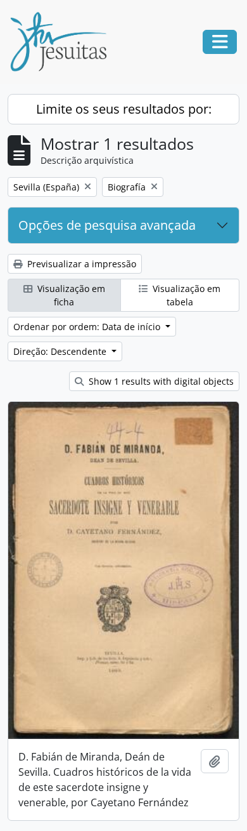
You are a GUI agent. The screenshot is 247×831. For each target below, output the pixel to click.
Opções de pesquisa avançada (107, 225)
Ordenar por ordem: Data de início (88, 327)
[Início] (63, 42)
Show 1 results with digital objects (160, 381)
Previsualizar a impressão (80, 264)
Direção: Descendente (61, 351)
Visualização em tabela (185, 295)
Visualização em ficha (70, 295)
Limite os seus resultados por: (124, 108)
